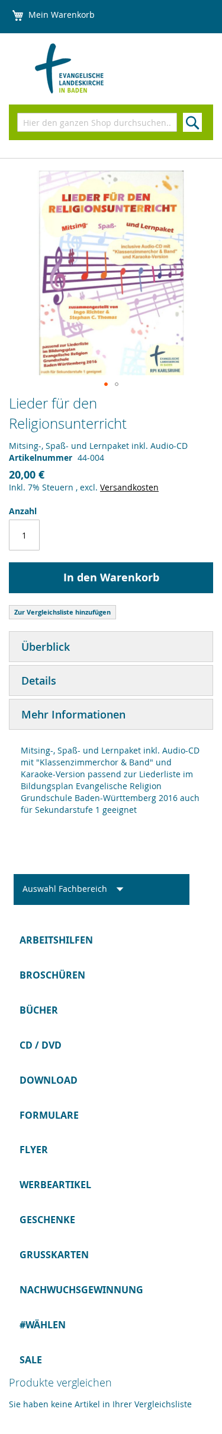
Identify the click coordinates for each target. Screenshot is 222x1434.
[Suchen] (192, 122)
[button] (106, 384)
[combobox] (97, 122)
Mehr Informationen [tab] (73, 714)
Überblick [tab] (45, 647)
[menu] (111, 1150)
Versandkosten (129, 487)
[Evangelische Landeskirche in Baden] (84, 69)
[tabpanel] (111, 780)
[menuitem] (111, 940)
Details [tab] (38, 680)
